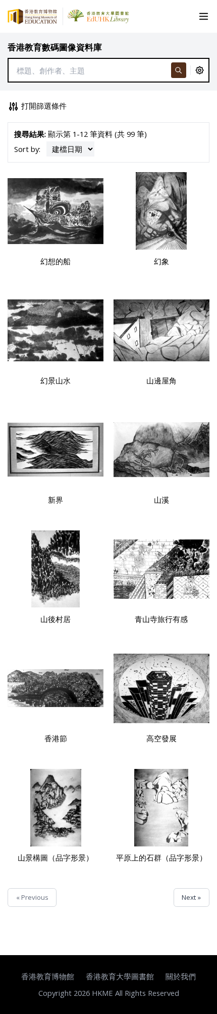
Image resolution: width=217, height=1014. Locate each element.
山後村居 (55, 619)
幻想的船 (55, 261)
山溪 (161, 500)
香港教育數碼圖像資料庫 (55, 47)
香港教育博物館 (47, 976)
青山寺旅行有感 (161, 619)
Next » (191, 897)
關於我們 (181, 976)
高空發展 (161, 738)
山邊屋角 (161, 380)
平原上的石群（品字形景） (161, 857)
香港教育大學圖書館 (120, 976)
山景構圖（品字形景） (55, 857)
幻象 (161, 261)
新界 (55, 500)
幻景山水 (55, 380)
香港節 (55, 738)
